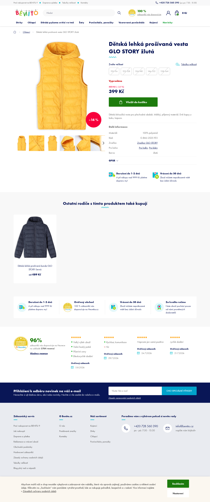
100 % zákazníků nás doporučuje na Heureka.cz (86, 305)
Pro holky (143, 147)
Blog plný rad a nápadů (25, 468)
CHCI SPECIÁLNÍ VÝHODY (179, 390)
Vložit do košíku (136, 102)
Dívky (92, 431)
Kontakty (84, 3)
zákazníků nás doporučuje (149, 12)
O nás (62, 425)
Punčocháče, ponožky (100, 441)
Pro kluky (153, 147)
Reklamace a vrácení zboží (26, 441)
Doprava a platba (50, 3)
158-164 (164, 71)
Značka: (147, 142)
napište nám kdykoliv (186, 428)
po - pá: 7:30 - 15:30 (146, 428)
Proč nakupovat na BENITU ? (26, 3)
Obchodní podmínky (23, 447)
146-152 (151, 71)
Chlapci (93, 436)
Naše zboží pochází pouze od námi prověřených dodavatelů (178, 307)
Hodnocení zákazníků (23, 452)
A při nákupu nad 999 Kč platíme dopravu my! (131, 177)
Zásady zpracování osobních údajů (124, 398)
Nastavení (178, 493)
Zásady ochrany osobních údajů (28, 457)
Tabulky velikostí (69, 3)
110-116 (114, 71)
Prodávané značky (67, 431)
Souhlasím (178, 483)
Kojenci (93, 425)
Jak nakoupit (19, 431)
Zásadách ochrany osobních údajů (39, 491)
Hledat (119, 12)
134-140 (139, 71)
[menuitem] (19, 22)
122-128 (126, 71)
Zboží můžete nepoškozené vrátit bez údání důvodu (175, 177)
